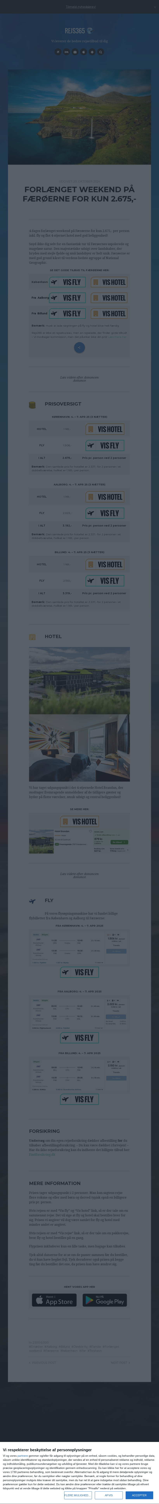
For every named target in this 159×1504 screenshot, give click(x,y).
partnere (22, 1455)
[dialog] (79, 1473)
